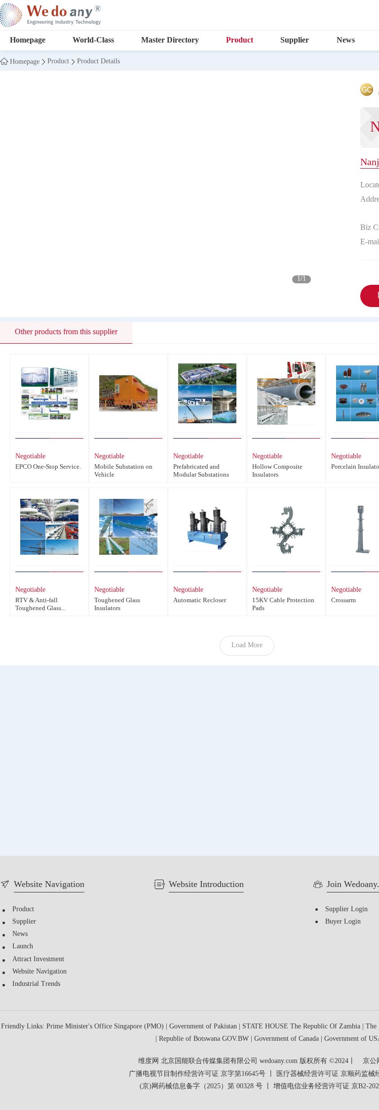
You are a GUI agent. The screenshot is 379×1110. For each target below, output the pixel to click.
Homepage (27, 40)
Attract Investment (38, 959)
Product (239, 40)
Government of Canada (287, 1039)
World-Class (93, 40)
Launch (22, 946)
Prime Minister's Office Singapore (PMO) (106, 1026)
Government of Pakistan (204, 1026)
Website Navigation (39, 972)
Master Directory (170, 40)
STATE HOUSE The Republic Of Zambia (302, 1026)
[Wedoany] (50, 15)
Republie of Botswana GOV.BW (205, 1039)
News (346, 40)
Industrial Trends (36, 984)
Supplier (294, 40)
